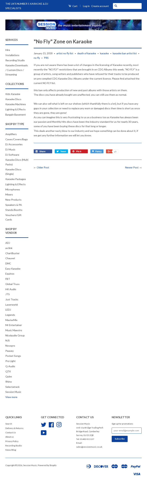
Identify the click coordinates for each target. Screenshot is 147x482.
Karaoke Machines (15, 104)
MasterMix (11, 320)
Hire (7, 49)
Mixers (9, 194)
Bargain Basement (15, 114)
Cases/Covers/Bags (16, 139)
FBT (7, 278)
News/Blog (10, 450)
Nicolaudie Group (15, 335)
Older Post (43, 167)
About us (9, 436)
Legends (10, 314)
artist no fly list (64, 53)
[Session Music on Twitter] (43, 424)
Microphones (12, 189)
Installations (12, 55)
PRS (46, 57)
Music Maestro (13, 330)
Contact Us (10, 432)
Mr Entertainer (13, 325)
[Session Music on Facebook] (51, 424)
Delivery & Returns (14, 428)
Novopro (10, 345)
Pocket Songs (13, 355)
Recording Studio (15, 60)
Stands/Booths (13, 209)
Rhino (8, 381)
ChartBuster (12, 253)
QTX (8, 371)
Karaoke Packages (15, 179)
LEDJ (8, 309)
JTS (7, 294)
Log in (86, 6)
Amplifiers (11, 134)
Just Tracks (11, 299)
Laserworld (11, 304)
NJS (7, 340)
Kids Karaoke (12, 93)
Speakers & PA (13, 204)
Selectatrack (12, 386)
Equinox (9, 273)
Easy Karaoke (12, 268)
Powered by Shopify (47, 465)
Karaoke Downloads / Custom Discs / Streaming (16, 70)
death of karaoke (86, 53)
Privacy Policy (11, 441)
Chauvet (10, 258)
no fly (37, 57)
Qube (8, 376)
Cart (74, 6)
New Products (13, 199)
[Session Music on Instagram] (59, 424)
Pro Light (10, 361)
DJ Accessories (14, 144)
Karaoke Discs (13, 99)
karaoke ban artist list (125, 53)
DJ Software (12, 154)
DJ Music (10, 149)
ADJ (7, 242)
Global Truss (12, 284)
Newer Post (132, 167)
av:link (8, 248)
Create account (100, 6)
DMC (8, 263)
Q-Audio (10, 366)
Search (8, 423)
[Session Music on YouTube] (44, 432)
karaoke (104, 53)
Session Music (13, 391)
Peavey (9, 350)
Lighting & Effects (15, 109)
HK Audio (10, 289)
